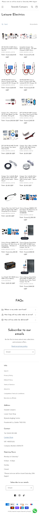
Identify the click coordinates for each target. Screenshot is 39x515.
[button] (2, 7)
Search (6, 371)
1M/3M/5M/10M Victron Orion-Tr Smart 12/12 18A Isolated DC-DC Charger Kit (10, 81)
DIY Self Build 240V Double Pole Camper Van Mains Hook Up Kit (10, 147)
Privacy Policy (8, 375)
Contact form (8, 437)
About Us (7, 389)
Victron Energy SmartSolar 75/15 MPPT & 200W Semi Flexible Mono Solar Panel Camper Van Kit (28, 279)
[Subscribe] (32, 352)
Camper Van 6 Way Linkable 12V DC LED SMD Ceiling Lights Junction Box (28, 147)
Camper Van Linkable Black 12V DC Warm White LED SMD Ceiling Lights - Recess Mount (10, 179)
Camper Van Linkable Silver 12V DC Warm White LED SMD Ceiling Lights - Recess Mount (28, 179)
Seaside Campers (16, 511)
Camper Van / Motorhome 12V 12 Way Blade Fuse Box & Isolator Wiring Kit (10, 114)
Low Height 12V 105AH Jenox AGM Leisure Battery (10, 277)
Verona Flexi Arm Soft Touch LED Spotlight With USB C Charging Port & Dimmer (10, 210)
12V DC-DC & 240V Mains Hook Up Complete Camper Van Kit (10, 48)
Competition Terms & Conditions (14, 393)
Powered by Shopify (26, 511)
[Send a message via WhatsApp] (35, 511)
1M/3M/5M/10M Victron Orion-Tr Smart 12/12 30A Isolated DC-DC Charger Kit (28, 81)
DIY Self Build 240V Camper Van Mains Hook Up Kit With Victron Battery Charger (28, 114)
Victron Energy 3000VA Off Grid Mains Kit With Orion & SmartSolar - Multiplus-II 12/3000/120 (10, 245)
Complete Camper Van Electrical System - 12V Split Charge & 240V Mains (28, 48)
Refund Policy (8, 380)
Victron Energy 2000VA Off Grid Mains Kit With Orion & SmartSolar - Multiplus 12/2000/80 (28, 211)
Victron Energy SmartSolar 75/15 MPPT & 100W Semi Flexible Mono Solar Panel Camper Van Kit (28, 245)
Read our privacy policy (20, 346)
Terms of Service (9, 384)
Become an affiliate (10, 398)
